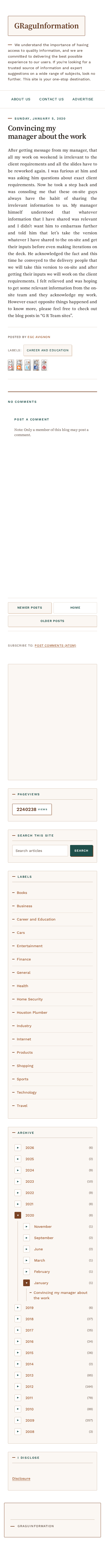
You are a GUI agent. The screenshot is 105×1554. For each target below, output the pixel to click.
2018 (29, 1319)
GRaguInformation (46, 25)
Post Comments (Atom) (55, 645)
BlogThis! (20, 365)
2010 (29, 1409)
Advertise (83, 99)
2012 (29, 1386)
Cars (21, 933)
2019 (29, 1308)
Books (22, 893)
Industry (24, 1026)
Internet (24, 1039)
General (23, 972)
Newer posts (29, 607)
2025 (29, 1159)
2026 (29, 1148)
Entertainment (30, 946)
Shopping (25, 1066)
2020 (29, 1215)
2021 (29, 1204)
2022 (29, 1193)
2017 (29, 1330)
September (44, 1238)
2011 (29, 1398)
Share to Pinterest (46, 365)
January (41, 1283)
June (38, 1249)
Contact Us (51, 99)
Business (24, 906)
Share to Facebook (37, 365)
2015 (29, 1353)
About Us (21, 99)
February (42, 1272)
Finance (24, 959)
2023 (29, 1181)
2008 (29, 1432)
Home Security (30, 999)
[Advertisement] (52, 721)
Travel (22, 1106)
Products (25, 1052)
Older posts (52, 621)
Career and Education (48, 350)
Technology (26, 1092)
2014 (29, 1364)
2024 (29, 1170)
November (43, 1226)
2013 (29, 1375)
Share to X (29, 365)
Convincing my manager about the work (60, 1295)
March (39, 1260)
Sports (22, 1079)
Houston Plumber (32, 1012)
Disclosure (21, 1478)
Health (22, 986)
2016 (29, 1341)
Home (75, 607)
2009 (29, 1420)
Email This (12, 365)
